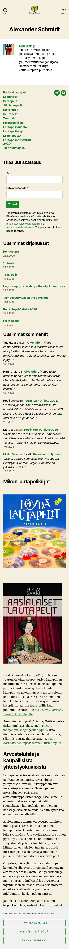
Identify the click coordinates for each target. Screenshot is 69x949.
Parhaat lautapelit (15, 92)
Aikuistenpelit (12, 105)
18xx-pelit (10, 274)
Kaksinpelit (10, 109)
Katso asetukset (34, 940)
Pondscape (11, 251)
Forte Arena (11, 320)
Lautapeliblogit (13, 131)
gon (48, 726)
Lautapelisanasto (15, 127)
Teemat (8, 118)
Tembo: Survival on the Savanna (25, 297)
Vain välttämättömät (34, 931)
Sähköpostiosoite (17, 188)
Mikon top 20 (12, 135)
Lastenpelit (10, 96)
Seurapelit (10, 114)
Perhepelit (10, 101)
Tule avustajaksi (14, 148)
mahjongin (10, 730)
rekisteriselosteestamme (20, 227)
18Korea (9, 263)
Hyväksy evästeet (34, 922)
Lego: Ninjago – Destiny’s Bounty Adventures (34, 286)
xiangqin (38, 730)
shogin (24, 730)
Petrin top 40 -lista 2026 (20, 309)
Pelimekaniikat (13, 122)
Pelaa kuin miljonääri (47, 454)
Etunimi (10, 173)
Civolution (34, 342)
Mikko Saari (11, 454)
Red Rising (26, 46)
